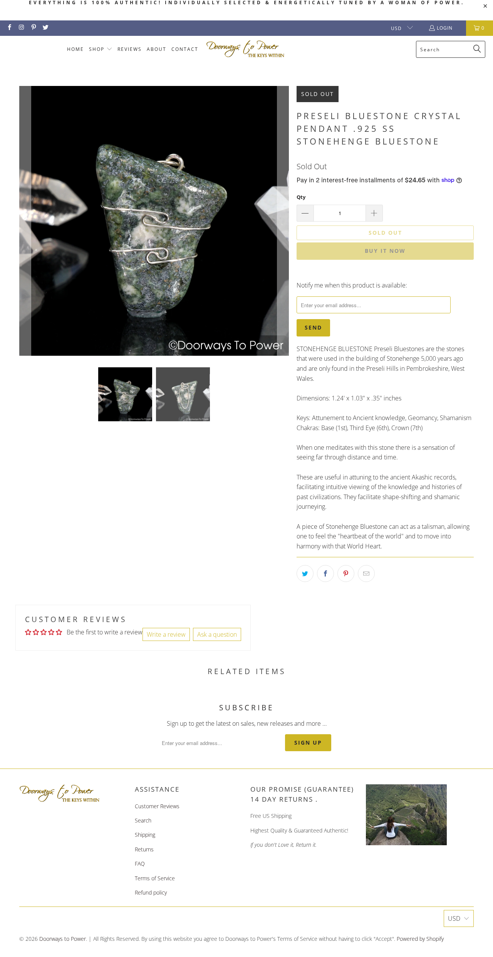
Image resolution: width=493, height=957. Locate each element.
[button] (100, 49)
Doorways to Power (62, 938)
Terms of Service (155, 878)
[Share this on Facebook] (325, 573)
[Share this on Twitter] (305, 573)
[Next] (283, 221)
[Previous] (25, 221)
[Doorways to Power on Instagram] (21, 28)
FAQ (140, 863)
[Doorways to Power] (245, 49)
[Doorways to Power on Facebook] (9, 28)
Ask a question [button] (217, 634)
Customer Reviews (157, 806)
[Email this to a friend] (366, 573)
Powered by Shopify (420, 938)
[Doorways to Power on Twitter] (45, 28)
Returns (144, 849)
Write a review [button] (166, 634)
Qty (301, 196)
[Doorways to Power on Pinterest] (33, 28)
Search (143, 820)
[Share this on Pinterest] (345, 573)
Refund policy (151, 892)
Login (445, 28)
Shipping (145, 834)
